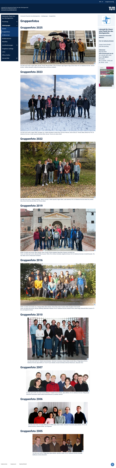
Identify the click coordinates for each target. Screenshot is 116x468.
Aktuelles (4, 41)
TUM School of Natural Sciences (9, 8)
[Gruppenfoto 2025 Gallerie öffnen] (58, 47)
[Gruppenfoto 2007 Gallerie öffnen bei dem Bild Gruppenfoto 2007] (58, 381)
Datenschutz (4, 464)
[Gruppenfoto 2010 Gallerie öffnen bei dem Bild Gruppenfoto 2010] (58, 339)
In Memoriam (6, 35)
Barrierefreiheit (23, 464)
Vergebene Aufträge (7, 48)
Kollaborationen (6, 38)
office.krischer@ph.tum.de (106, 53)
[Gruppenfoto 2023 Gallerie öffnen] (58, 103)
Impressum (13, 464)
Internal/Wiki (5, 58)
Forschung (5, 21)
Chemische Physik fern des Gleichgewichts (8, 17)
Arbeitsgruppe (6, 25)
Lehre (3, 52)
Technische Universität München (9, 10)
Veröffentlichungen (7, 45)
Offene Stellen (6, 55)
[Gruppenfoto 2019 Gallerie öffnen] (58, 230)
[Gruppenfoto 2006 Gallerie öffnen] (58, 413)
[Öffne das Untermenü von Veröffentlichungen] (17, 45)
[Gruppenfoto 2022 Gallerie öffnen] (58, 170)
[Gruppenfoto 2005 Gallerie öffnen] (58, 443)
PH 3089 (105, 57)
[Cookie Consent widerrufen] (112, 464)
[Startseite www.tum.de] (112, 8)
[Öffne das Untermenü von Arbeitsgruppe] (17, 25)
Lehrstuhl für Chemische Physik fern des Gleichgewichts (14, 7)
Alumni (4, 28)
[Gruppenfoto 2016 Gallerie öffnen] (58, 284)
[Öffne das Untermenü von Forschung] (17, 22)
